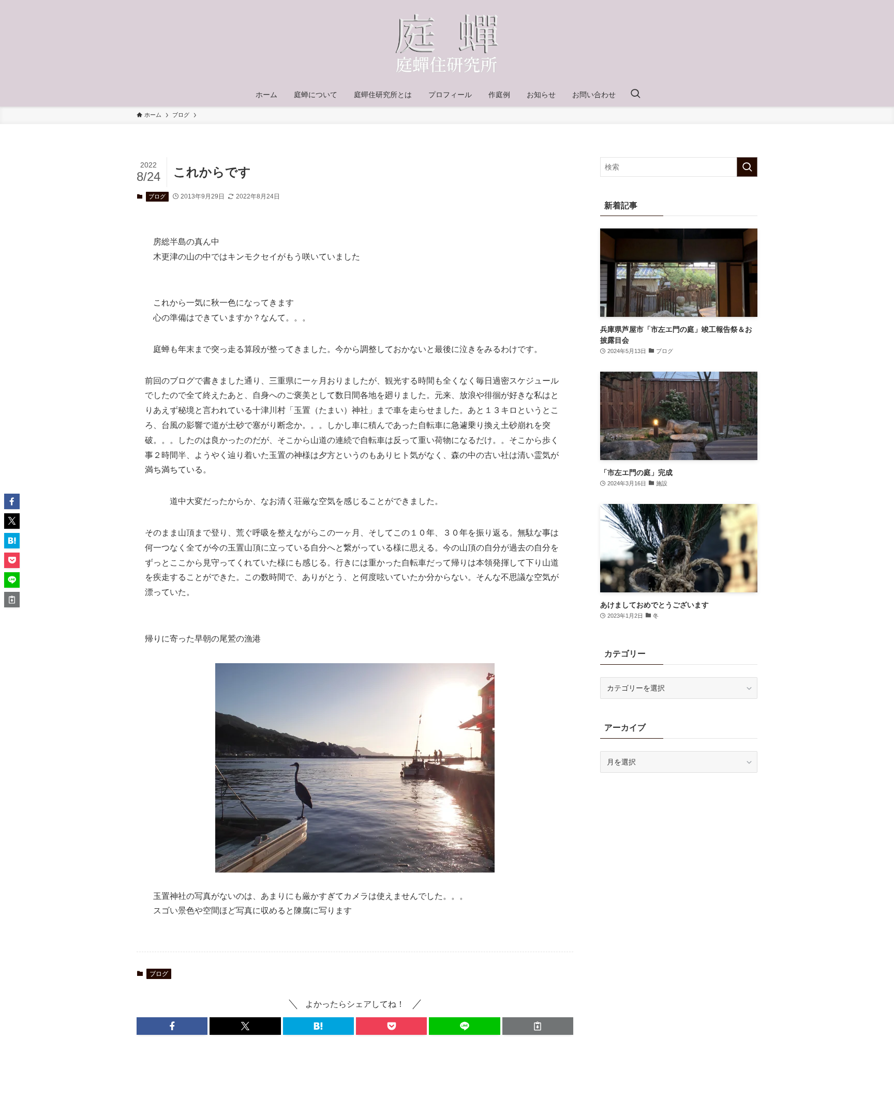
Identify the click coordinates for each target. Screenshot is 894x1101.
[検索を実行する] (747, 167)
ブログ (157, 196)
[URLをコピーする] (537, 1026)
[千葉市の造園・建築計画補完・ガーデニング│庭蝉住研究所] (447, 43)
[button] (172, 1026)
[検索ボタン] (635, 94)
